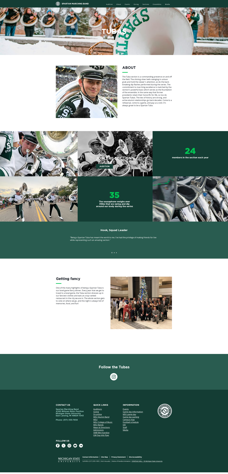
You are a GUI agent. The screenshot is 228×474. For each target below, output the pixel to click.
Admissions (98, 430)
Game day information (133, 411)
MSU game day (129, 414)
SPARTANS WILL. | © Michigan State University (147, 461)
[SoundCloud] (81, 446)
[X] (63, 446)
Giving (96, 411)
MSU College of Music (102, 422)
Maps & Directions (101, 427)
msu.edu (107, 461)
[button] (146, 4)
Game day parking (131, 417)
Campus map (129, 419)
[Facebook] (58, 446)
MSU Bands (98, 425)
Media (125, 430)
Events (126, 409)
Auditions (97, 409)
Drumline (97, 414)
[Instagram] (113, 376)
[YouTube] (75, 446)
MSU (95, 419)
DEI (124, 425)
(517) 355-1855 (94, 461)
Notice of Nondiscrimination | (122, 461)
